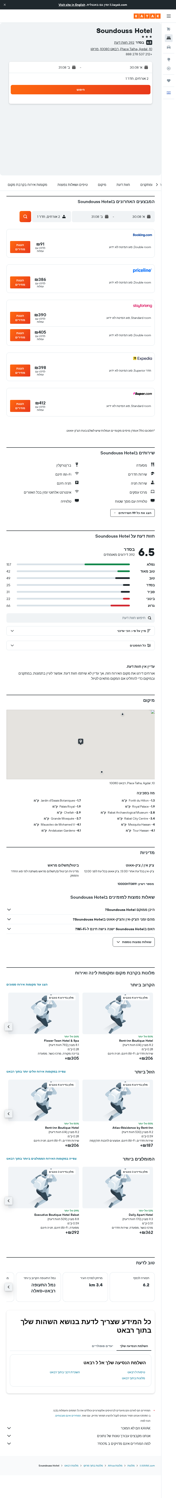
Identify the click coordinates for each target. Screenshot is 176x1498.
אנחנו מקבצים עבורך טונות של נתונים (123, 1436)
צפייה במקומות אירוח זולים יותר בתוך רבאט (36, 1071)
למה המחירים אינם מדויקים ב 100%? (123, 1443)
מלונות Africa (115, 1465)
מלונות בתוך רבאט (133, 1378)
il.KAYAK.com (147, 1465)
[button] (4, 4)
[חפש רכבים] (168, 47)
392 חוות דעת (124, 42)
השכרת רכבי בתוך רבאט (65, 1372)
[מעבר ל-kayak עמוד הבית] (147, 16)
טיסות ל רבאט (136, 1372)
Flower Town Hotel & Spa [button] (61, 1041)
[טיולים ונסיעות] (168, 80)
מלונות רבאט (71, 1465)
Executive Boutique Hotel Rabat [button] (56, 1215)
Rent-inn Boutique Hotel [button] (136, 1041)
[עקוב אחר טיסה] (168, 68)
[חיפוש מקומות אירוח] (168, 38)
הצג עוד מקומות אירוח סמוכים (26, 984)
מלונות (131, 1465)
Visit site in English (72, 5)
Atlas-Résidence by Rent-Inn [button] (132, 1128)
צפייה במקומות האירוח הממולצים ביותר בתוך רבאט (41, 1158)
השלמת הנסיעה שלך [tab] (134, 1346)
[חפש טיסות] (168, 29)
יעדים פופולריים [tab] (102, 1346)
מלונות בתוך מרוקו (93, 1465)
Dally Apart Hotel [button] (141, 1215)
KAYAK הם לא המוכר (135, 1428)
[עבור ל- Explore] (168, 59)
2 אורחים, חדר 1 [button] (137, 78)
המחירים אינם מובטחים (68, 1415)
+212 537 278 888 (139, 54)
